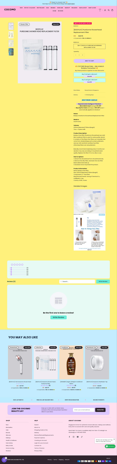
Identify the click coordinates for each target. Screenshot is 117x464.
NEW (21, 8)
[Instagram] (73, 437)
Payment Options (39, 438)
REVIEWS (60, 11)
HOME (54, 11)
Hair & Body (9, 443)
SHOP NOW (71, 4)
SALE (47, 8)
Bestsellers (9, 427)
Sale (7, 430)
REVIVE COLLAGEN (29, 8)
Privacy (50, 459)
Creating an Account (40, 440)
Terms (55, 459)
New (7, 425)
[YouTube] (77, 437)
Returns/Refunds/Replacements (44, 435)
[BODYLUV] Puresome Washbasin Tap (97, 382)
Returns (67, 459)
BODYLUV (76, 26)
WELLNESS (74, 8)
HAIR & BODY (83, 8)
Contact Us (37, 445)
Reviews (8, 451)
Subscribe (100, 410)
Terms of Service (39, 448)
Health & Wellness (11, 440)
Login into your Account (41, 443)
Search (36, 425)
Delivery (36, 432)
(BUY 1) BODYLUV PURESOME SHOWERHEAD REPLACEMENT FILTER (90, 46)
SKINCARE (60, 8)
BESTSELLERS (40, 8)
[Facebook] (69, 437)
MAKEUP (67, 8)
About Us (37, 427)
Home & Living (10, 448)
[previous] (5, 366)
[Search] (109, 10)
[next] (112, 366)
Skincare (8, 435)
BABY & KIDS (92, 8)
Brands (8, 432)
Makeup (8, 438)
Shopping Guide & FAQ (41, 430)
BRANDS (53, 8)
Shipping (61, 459)
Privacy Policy (38, 451)
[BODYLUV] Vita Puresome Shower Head (20, 382)
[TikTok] (82, 437)
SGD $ (108, 458)
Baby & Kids (9, 445)
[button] (20, 383)
